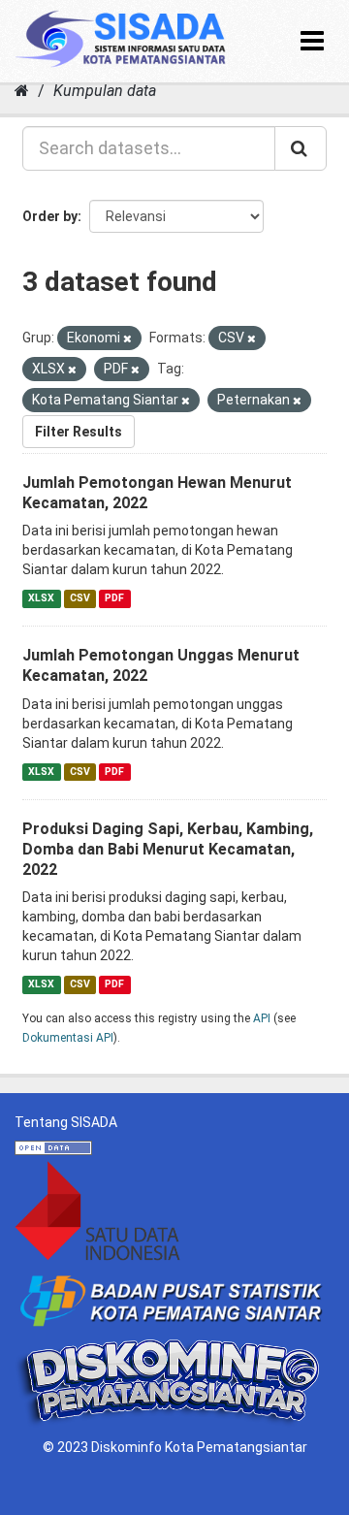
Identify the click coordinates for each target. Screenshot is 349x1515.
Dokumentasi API (67, 1038)
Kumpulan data (104, 90)
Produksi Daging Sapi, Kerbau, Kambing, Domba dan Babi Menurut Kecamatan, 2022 (167, 849)
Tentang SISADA (66, 1122)
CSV (80, 598)
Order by (50, 216)
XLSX (41, 598)
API (261, 1018)
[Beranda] (22, 90)
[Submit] (300, 148)
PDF (114, 598)
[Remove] (127, 339)
